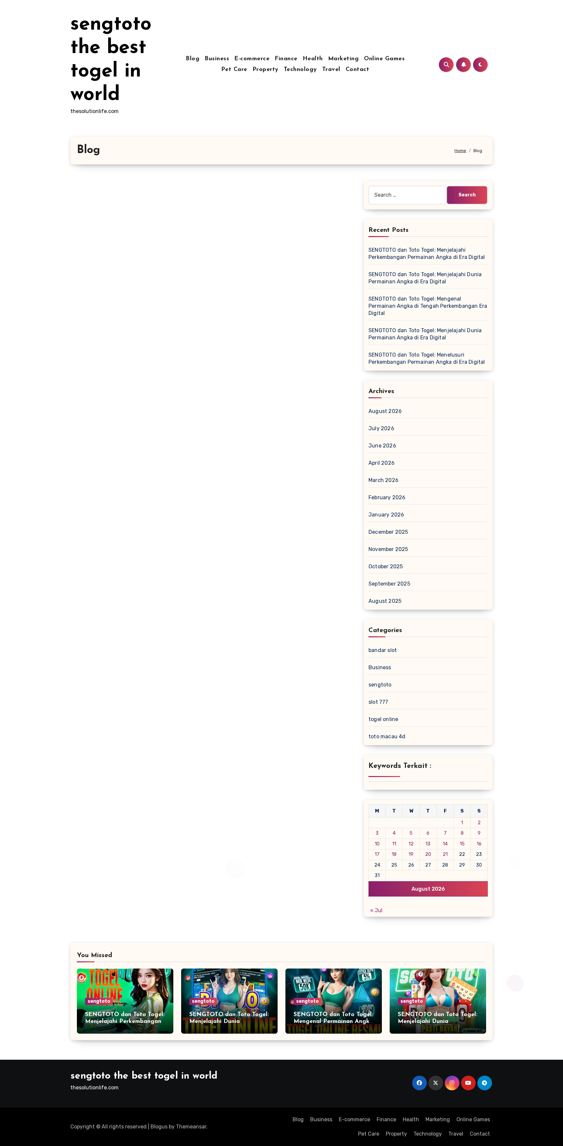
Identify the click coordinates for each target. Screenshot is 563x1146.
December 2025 (388, 532)
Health (313, 59)
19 (411, 854)
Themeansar (191, 1127)
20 (428, 854)
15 (462, 844)
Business (217, 59)
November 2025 (388, 549)
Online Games (384, 59)
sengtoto (380, 685)
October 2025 (385, 566)
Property (266, 70)
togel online (383, 719)
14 (445, 844)
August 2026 (385, 411)
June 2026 (382, 446)
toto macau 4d (387, 736)
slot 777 (378, 702)
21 (445, 854)
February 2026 (387, 497)
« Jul (376, 910)
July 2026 (381, 428)
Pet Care (234, 70)
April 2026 (381, 463)
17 (377, 854)
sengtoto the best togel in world (143, 1076)
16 (479, 844)
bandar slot (382, 650)
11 (394, 844)
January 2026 (386, 515)
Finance (286, 59)
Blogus (159, 1127)
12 (411, 844)
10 (377, 844)
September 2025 (389, 584)
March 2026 (383, 480)
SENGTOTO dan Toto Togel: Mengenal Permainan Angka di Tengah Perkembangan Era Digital (427, 306)
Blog (192, 59)
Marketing (343, 59)
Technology (300, 70)
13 (428, 844)
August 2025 (384, 601)
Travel (331, 70)
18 (394, 854)
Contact (357, 70)
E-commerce (251, 59)
